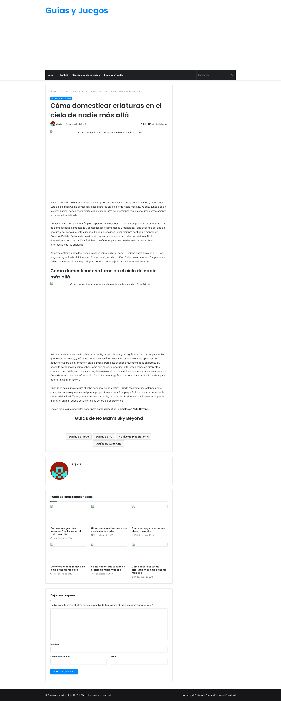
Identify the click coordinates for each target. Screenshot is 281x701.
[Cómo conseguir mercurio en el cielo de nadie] (149, 515)
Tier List (64, 75)
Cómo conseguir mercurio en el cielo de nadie (149, 529)
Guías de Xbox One (109, 443)
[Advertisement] (140, 45)
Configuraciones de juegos (86, 75)
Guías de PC (104, 436)
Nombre (54, 644)
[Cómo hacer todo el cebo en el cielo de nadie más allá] (109, 553)
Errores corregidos (113, 75)
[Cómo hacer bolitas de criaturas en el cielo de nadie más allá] (149, 553)
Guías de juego (79, 436)
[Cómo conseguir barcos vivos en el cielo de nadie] (109, 515)
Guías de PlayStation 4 (134, 436)
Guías (50, 75)
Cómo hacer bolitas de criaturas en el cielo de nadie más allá (149, 569)
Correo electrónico (60, 656)
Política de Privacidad (225, 695)
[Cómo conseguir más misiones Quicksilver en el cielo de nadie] (68, 515)
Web (113, 656)
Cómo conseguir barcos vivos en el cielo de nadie (109, 529)
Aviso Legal (188, 695)
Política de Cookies (204, 695)
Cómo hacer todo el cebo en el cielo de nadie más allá (108, 568)
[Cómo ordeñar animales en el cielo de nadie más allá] (68, 553)
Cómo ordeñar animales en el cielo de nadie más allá (68, 568)
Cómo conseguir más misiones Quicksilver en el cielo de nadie (65, 531)
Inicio (55, 91)
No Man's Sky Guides (71, 91)
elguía (59, 124)
